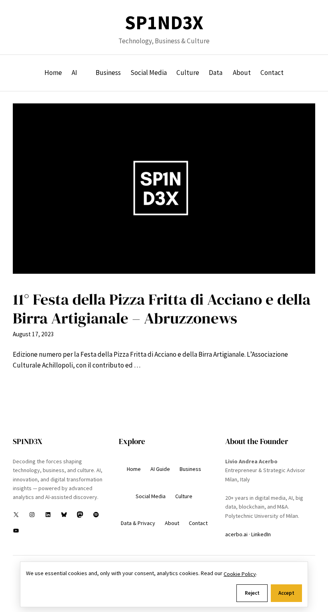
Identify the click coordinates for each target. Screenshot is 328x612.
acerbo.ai (236, 534)
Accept (286, 593)
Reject (252, 593)
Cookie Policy (240, 574)
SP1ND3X (164, 22)
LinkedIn (261, 534)
